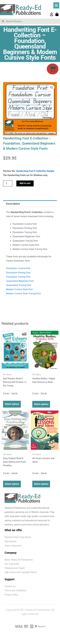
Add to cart (25, 183)
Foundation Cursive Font (18, 268)
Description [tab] (13, 203)
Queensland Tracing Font (18, 285)
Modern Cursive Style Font (19, 289)
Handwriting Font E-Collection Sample (35, 171)
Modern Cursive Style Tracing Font (23, 293)
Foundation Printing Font (18, 272)
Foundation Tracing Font (18, 276)
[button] (51, 87)
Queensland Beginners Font (20, 281)
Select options (12, 404)
